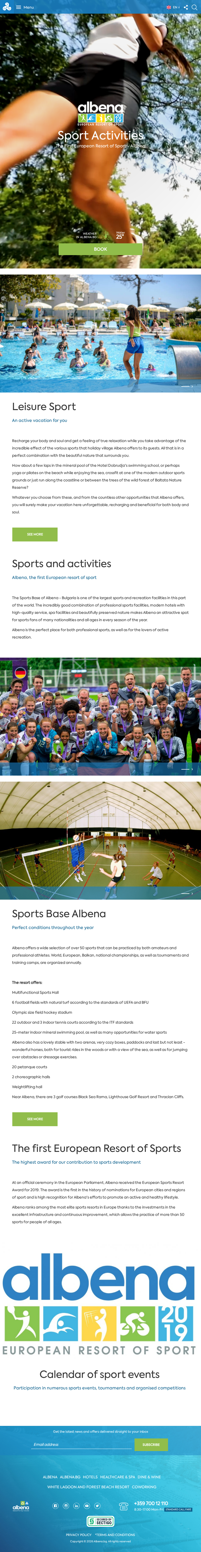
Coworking (144, 1487)
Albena (50, 1477)
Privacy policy (79, 1535)
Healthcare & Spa (117, 1477)
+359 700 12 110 (151, 1503)
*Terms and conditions (115, 1535)
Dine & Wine (149, 1477)
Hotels (90, 1477)
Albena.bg (70, 1477)
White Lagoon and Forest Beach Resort (88, 1487)
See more (35, 534)
